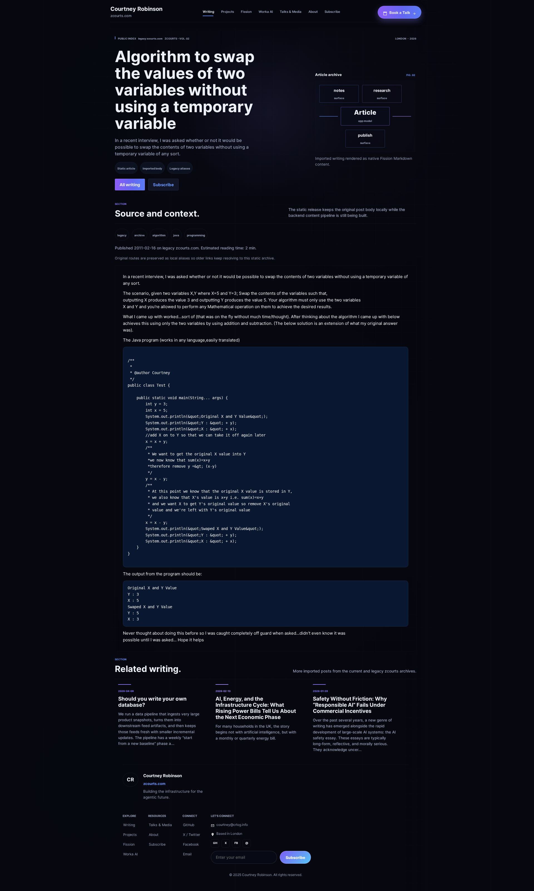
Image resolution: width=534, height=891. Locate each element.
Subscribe (295, 857)
